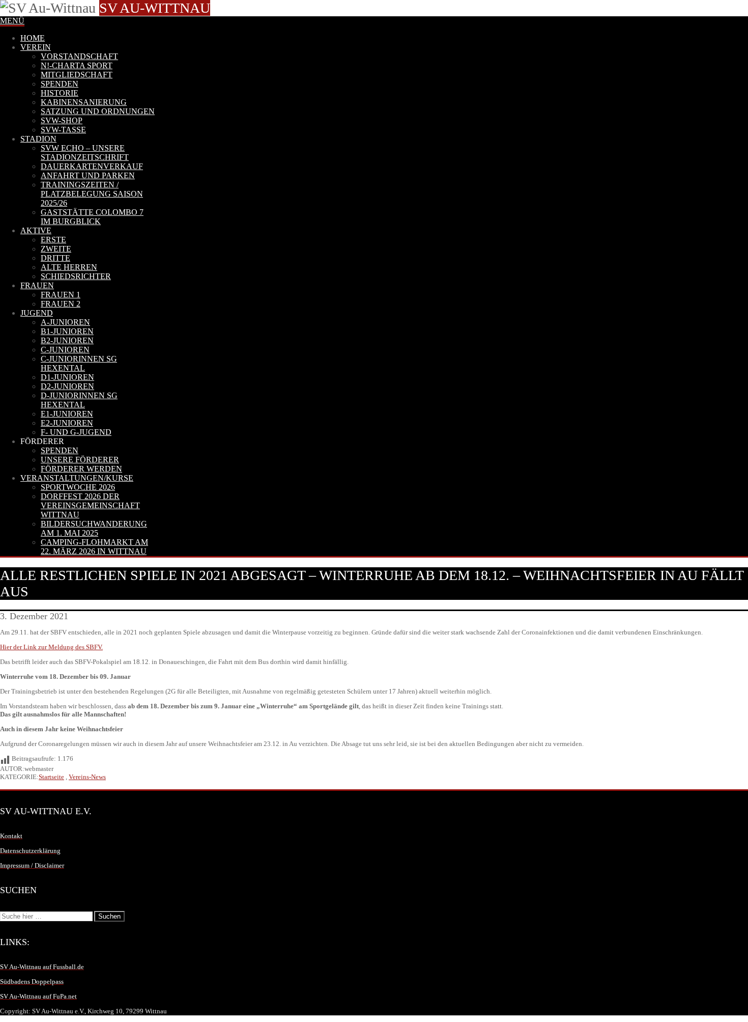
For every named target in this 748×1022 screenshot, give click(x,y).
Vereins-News (87, 777)
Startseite (51, 777)
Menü (12, 20)
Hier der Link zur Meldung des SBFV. (51, 647)
